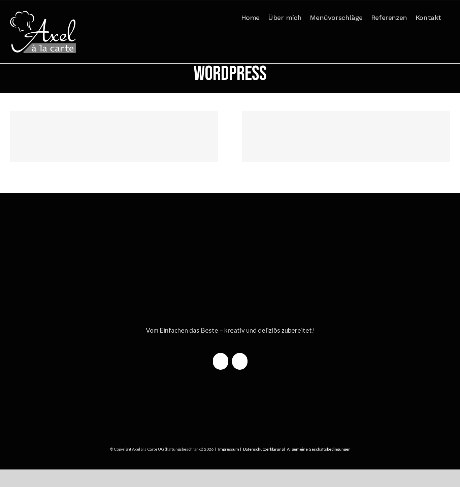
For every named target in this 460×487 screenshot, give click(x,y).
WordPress (137, 150)
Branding (88, 150)
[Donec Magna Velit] (114, 136)
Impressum (228, 449)
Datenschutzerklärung (263, 449)
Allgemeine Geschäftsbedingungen (319, 449)
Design (105, 150)
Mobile (119, 150)
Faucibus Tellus (346, 123)
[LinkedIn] (240, 361)
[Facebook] (220, 361)
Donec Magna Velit (114, 123)
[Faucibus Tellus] (346, 136)
